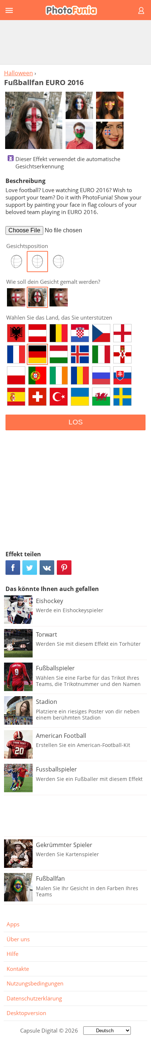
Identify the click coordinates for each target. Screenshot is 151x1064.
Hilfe (12, 953)
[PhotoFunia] (74, 10)
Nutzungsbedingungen (35, 983)
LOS (76, 422)
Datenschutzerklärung (34, 998)
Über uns (18, 939)
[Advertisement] (75, 42)
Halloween (18, 73)
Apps (13, 924)
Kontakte (18, 968)
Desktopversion (26, 1013)
